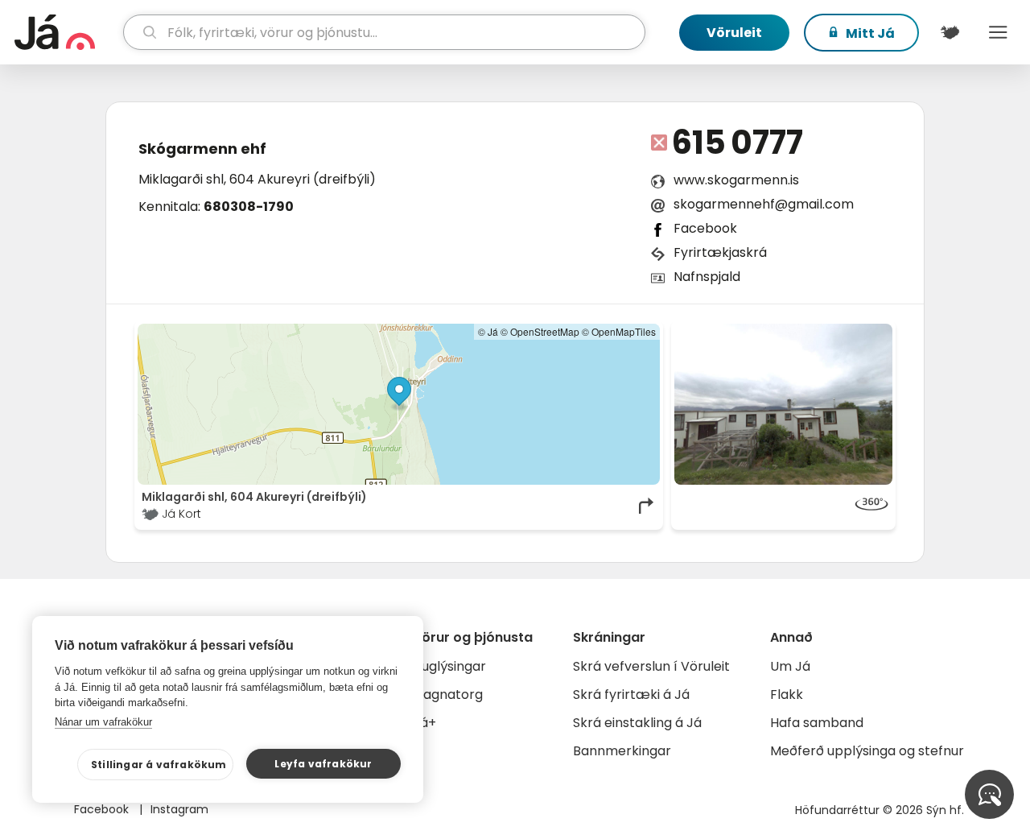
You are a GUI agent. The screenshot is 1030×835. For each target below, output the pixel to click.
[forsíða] (66, 32)
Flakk (786, 694)
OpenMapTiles (623, 331)
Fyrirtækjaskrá (720, 252)
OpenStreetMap (544, 331)
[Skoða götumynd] (784, 404)
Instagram (179, 809)
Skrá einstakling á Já (637, 722)
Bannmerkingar (622, 751)
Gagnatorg (448, 694)
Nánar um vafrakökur (103, 722)
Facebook (705, 228)
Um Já (790, 666)
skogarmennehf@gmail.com (764, 204)
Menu (998, 32)
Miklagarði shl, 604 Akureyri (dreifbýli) (257, 179)
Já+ (424, 722)
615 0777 (737, 142)
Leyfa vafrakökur (323, 764)
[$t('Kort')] (949, 32)
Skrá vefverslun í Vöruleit (651, 666)
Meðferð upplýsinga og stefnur (867, 751)
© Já (488, 331)
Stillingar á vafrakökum (159, 764)
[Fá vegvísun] (647, 506)
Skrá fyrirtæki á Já (631, 694)
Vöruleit (734, 32)
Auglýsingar (449, 666)
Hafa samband (816, 722)
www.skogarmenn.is (736, 180)
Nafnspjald (707, 276)
